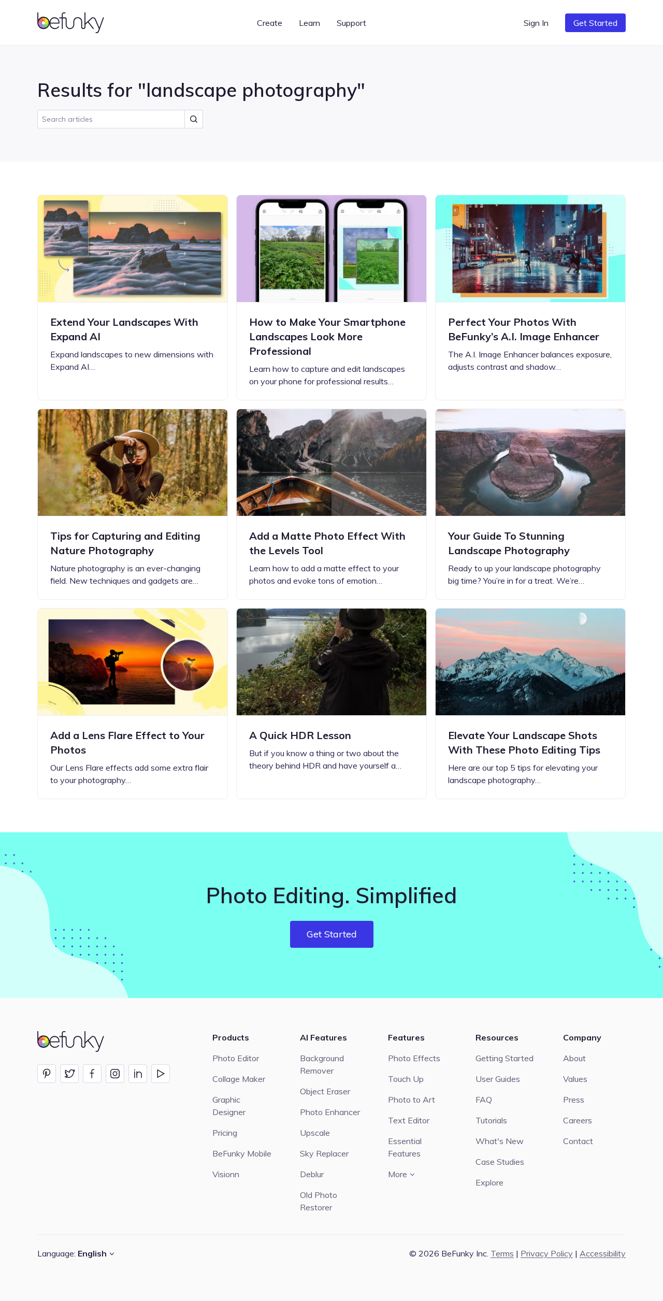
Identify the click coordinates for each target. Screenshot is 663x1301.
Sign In (536, 23)
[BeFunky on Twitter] (69, 1073)
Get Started (595, 23)
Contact (578, 1141)
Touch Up (406, 1079)
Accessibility (603, 1253)
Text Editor (408, 1120)
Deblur (312, 1174)
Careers (577, 1120)
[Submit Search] (193, 119)
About (574, 1058)
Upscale (315, 1132)
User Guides (497, 1079)
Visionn (225, 1174)
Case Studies (499, 1162)
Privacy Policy (547, 1253)
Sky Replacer (324, 1153)
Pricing (224, 1132)
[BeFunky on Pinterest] (46, 1073)
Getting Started (504, 1058)
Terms (502, 1253)
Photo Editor (235, 1058)
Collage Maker (238, 1079)
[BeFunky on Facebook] (92, 1073)
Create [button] (269, 23)
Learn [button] (309, 23)
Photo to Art (411, 1099)
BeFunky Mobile (241, 1153)
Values (575, 1079)
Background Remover (322, 1064)
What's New (499, 1141)
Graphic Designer (229, 1105)
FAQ (483, 1099)
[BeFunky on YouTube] (160, 1073)
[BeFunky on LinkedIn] (137, 1073)
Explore (489, 1182)
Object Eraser (325, 1091)
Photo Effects (414, 1058)
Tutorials (491, 1120)
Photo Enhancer (330, 1112)
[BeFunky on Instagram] (115, 1073)
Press (573, 1099)
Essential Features (405, 1147)
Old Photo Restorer (318, 1201)
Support (351, 23)
